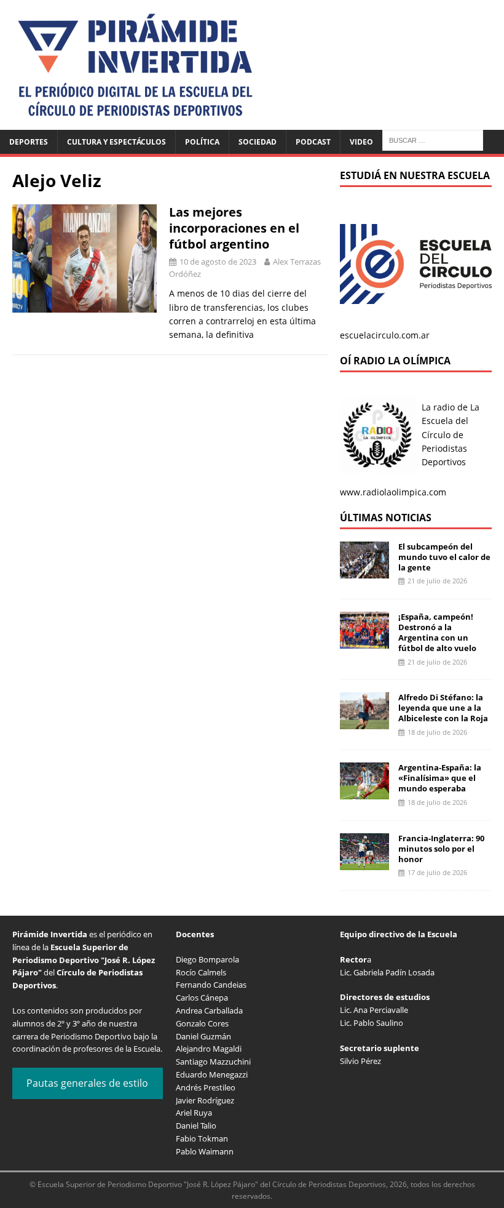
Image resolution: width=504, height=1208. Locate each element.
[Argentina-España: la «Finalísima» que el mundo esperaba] (364, 792)
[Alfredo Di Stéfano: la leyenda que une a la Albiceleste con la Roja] (364, 722)
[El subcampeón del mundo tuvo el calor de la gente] (364, 571)
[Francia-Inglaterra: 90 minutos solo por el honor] (364, 862)
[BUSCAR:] (432, 139)
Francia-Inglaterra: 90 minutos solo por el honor (441, 849)
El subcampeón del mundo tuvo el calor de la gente (444, 557)
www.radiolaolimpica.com (393, 492)
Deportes (28, 142)
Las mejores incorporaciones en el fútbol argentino (234, 228)
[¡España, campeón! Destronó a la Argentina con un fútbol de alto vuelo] (364, 641)
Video (361, 142)
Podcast (313, 142)
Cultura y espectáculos (116, 142)
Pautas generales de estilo (87, 1083)
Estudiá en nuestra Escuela (415, 175)
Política (202, 142)
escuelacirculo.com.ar (385, 335)
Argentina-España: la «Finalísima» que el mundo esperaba (439, 778)
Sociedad (257, 142)
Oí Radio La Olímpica (395, 360)
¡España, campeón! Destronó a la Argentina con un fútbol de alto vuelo (437, 632)
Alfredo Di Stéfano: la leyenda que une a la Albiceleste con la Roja (443, 708)
